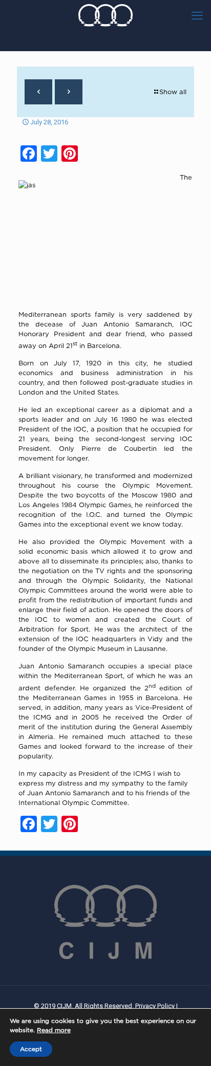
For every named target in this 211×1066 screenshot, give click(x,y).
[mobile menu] (197, 15)
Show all (172, 91)
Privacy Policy (155, 1006)
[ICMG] (105, 15)
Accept (31, 1049)
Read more (54, 1030)
